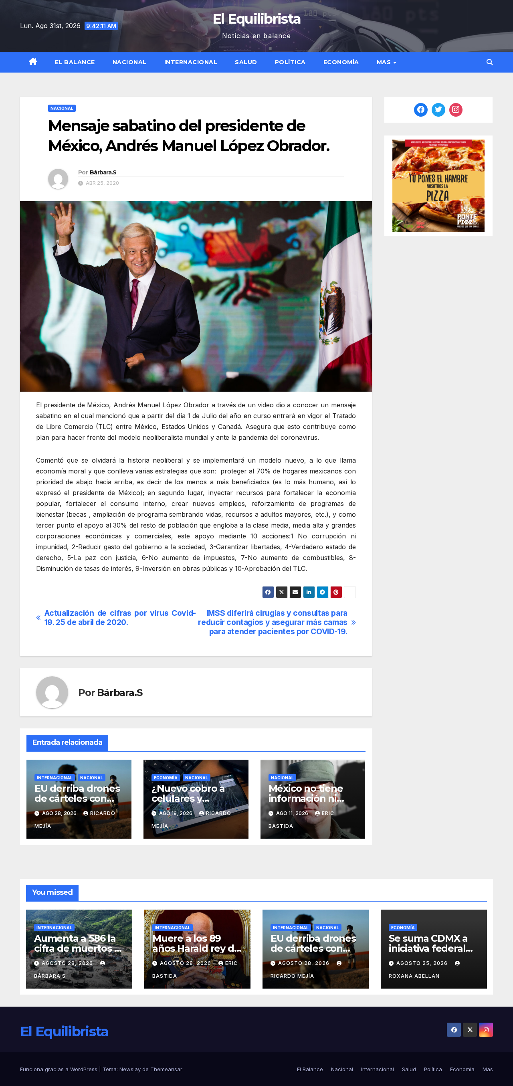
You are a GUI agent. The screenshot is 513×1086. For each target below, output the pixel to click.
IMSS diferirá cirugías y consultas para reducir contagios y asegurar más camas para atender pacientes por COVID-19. (272, 622)
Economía (341, 62)
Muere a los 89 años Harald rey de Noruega (196, 948)
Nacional (130, 62)
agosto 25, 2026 (422, 963)
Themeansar (166, 1069)
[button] (490, 62)
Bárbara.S (103, 172)
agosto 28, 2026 (68, 963)
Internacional (191, 62)
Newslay (130, 1069)
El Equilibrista (256, 18)
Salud (246, 62)
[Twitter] (438, 110)
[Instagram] (456, 110)
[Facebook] (421, 110)
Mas (385, 62)
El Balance (75, 62)
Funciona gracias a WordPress (59, 1069)
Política (290, 62)
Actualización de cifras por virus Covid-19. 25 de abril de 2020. (120, 618)
